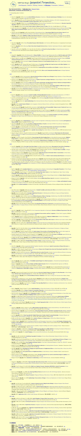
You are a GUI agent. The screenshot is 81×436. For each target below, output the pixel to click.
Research (30, 5)
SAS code (19, 323)
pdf (65, 238)
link (25, 18)
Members (40, 5)
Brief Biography (22, 5)
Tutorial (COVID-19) (42, 170)
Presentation (55, 5)
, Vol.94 (56, 96)
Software (61, 5)
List (31, 10)
